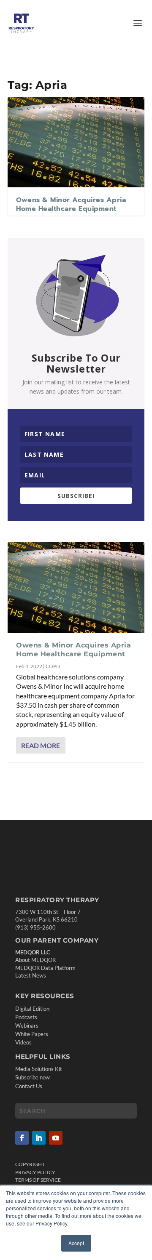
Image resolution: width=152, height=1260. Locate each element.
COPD (53, 666)
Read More (40, 745)
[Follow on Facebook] (22, 1138)
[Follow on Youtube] (55, 1138)
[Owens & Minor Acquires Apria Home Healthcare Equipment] (76, 142)
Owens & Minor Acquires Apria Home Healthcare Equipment (71, 204)
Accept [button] (76, 1243)
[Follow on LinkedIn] (39, 1138)
